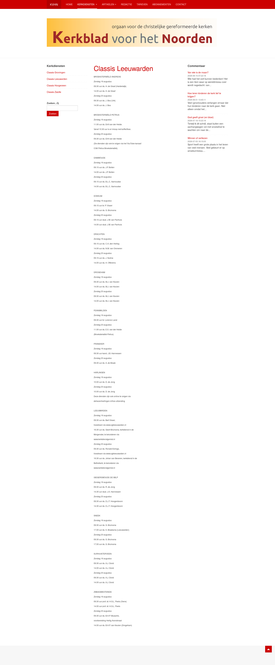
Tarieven (142, 4)
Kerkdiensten (86, 4)
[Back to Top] (268, 649)
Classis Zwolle (54, 92)
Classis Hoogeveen (56, 85)
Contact (181, 4)
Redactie (126, 4)
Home (69, 4)
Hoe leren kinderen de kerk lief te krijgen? (204, 95)
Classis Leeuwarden (123, 68)
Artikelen (108, 4)
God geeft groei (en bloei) (201, 117)
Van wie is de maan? (198, 72)
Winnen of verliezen (198, 138)
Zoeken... (52, 103)
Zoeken (52, 113)
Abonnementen (161, 4)
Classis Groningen (56, 72)
